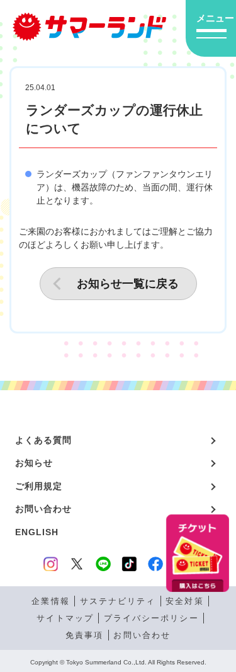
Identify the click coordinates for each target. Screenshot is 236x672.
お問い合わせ (43, 509)
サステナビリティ (118, 601)
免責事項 (84, 635)
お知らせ (34, 463)
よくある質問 (43, 440)
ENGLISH (37, 532)
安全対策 (184, 601)
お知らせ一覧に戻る (128, 283)
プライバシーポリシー (151, 618)
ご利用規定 (39, 486)
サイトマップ (65, 618)
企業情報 (50, 601)
